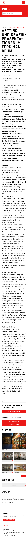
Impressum (5, 525)
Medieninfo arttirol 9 (14, 484)
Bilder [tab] (8, 24)
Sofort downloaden (15, 411)
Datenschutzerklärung (8, 524)
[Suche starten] (24, 13)
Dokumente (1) (8, 480)
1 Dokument (20, 27)
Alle (3, 19)
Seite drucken (8, 400)
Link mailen (22, 400)
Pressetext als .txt (14, 421)
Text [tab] (4, 24)
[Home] (7, 2)
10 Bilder (12, 27)
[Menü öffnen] (23, 2)
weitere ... (24, 476)
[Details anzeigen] (25, 449)
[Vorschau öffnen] (14, 441)
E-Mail (3, 504)
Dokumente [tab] (15, 24)
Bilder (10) (6, 430)
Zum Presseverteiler (9, 519)
